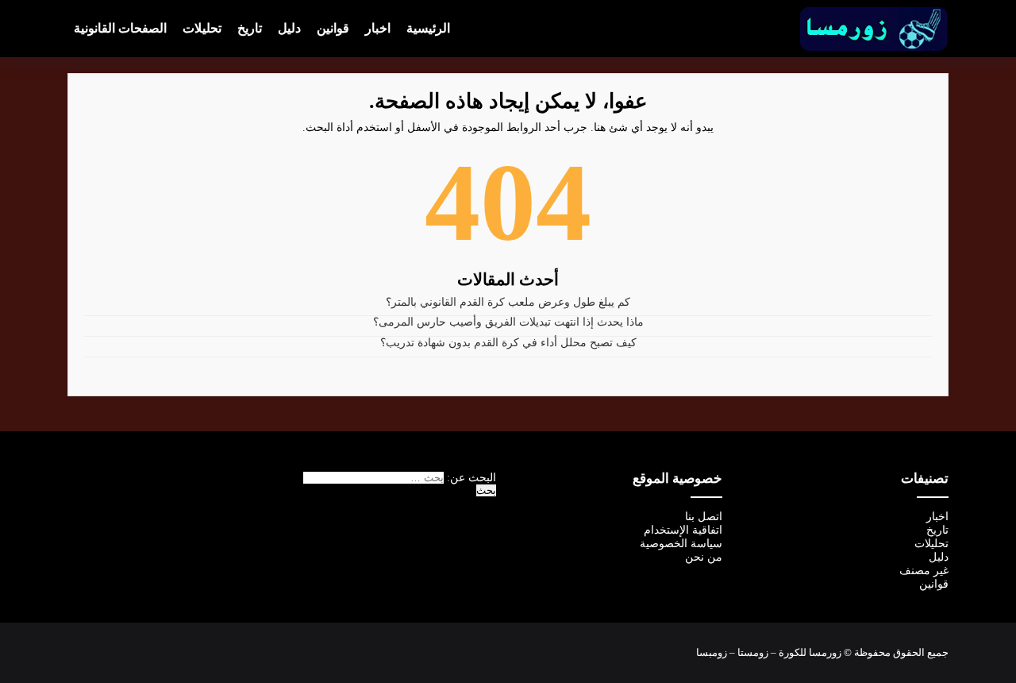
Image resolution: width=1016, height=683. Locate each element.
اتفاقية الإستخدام (683, 530)
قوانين (333, 28)
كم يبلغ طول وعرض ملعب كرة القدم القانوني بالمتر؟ (508, 302)
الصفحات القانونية (120, 28)
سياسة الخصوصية (681, 544)
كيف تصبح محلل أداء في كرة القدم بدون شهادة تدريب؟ (508, 343)
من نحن (703, 557)
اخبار (378, 28)
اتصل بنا (703, 517)
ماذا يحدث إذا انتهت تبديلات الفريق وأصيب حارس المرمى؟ (508, 322)
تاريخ (249, 28)
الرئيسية (428, 28)
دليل (289, 28)
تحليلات (202, 28)
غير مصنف (924, 571)
